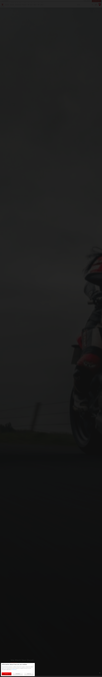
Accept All (6, 673)
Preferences (18, 673)
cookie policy (14, 669)
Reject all (29, 673)
